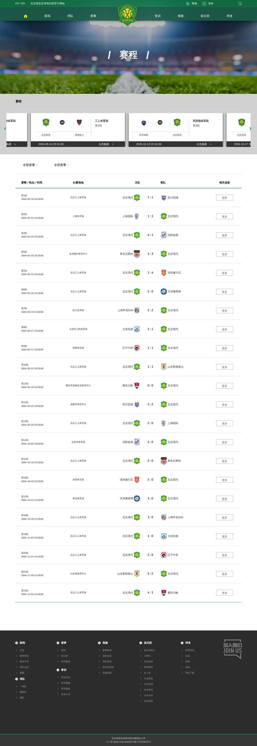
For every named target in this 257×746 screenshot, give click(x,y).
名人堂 (147, 672)
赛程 (19, 101)
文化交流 (148, 684)
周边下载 (189, 672)
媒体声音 (24, 661)
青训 (63, 669)
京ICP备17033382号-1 (139, 742)
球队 (22, 678)
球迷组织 (189, 650)
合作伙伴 (148, 695)
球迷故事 (107, 672)
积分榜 (64, 656)
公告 (22, 650)
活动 (187, 656)
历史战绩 (148, 661)
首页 (25, 16)
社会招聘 (148, 701)
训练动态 (107, 656)
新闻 (22, 642)
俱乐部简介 (149, 650)
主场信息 (148, 678)
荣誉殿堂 (148, 667)
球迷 (188, 642)
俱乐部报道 (108, 667)
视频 (105, 642)
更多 (224, 197)
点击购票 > (8, 144)
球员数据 (65, 661)
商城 (187, 667)
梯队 (22, 697)
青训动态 (65, 677)
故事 (187, 661)
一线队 (23, 686)
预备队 (23, 692)
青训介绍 (65, 694)
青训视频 (65, 683)
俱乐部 (148, 642)
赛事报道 (24, 656)
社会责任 (148, 689)
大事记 (147, 656)
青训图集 (65, 688)
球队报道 (107, 661)
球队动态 (24, 667)
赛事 (63, 642)
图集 (22, 672)
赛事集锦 (107, 650)
